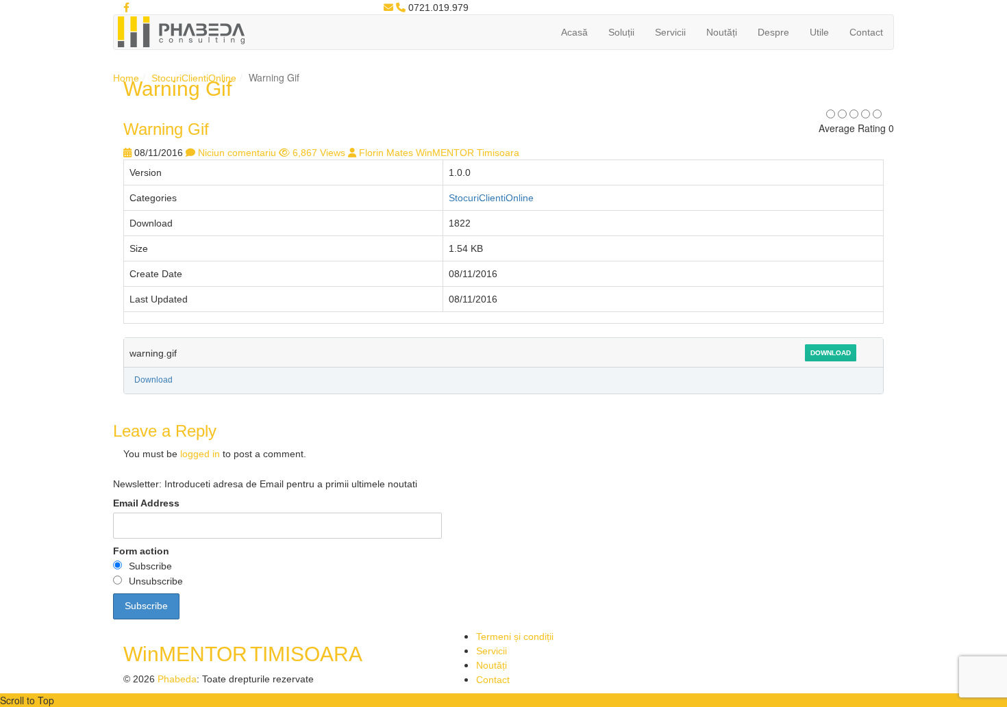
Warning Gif (166, 129)
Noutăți (721, 32)
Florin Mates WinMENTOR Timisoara (439, 152)
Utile (819, 32)
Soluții (621, 32)
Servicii (670, 32)
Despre (773, 32)
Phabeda (177, 678)
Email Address (146, 503)
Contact (866, 32)
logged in (200, 453)
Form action (141, 550)
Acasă (574, 32)
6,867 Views (319, 152)
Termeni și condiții (515, 636)
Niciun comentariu (237, 152)
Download (830, 353)
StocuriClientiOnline (193, 78)
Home (126, 78)
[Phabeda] (181, 30)
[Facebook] (126, 7)
